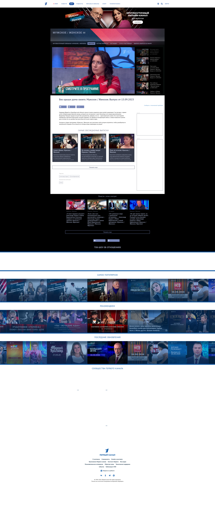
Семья (61, 182)
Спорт (104, 3)
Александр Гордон (64, 176)
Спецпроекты (106, 459)
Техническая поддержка (123, 464)
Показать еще (93, 167)
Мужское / (67, 32)
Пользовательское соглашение (94, 464)
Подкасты (79, 3)
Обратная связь (109, 464)
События (101, 467)
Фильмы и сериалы (92, 3)
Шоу (71, 3)
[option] (148, 51)
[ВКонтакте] (63, 107)
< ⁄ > (78, 107)
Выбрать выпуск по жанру (143, 43)
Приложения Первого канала (97, 462)
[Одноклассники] (71, 107)
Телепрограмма (115, 3)
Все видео (123, 462)
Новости (64, 3)
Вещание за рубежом (108, 470)
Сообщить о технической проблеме (153, 105)
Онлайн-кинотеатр (117, 459)
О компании (96, 459)
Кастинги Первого (113, 462)
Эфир (56, 3)
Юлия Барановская (74, 176)
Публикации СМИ (111, 467)
